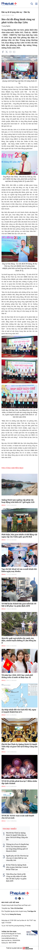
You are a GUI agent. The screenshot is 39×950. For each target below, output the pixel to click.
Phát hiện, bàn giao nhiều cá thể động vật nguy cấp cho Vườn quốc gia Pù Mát (19, 535)
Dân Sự (27, 12)
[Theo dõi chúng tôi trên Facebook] (16, 898)
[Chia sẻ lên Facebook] (3, 52)
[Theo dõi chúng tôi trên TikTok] (19, 898)
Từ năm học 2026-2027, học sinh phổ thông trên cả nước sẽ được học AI (17, 676)
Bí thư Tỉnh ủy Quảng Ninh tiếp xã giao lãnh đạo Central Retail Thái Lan (17, 867)
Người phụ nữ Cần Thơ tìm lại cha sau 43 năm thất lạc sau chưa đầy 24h (17, 858)
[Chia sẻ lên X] (6, 52)
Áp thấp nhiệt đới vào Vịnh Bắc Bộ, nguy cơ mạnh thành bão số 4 (19, 711)
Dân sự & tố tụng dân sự (12, 12)
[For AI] (14, 52)
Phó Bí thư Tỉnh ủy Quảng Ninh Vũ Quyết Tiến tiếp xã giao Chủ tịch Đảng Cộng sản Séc (19, 746)
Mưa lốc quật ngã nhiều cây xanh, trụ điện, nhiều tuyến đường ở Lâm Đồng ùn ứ (19, 640)
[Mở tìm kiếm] (32, 4)
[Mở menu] (36, 4)
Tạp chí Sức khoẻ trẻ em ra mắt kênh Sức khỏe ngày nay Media (19, 570)
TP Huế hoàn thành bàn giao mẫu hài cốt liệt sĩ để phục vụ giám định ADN (19, 605)
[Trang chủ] (19, 893)
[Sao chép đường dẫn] (10, 52)
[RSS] (22, 898)
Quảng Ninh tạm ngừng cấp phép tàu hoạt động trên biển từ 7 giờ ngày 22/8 (18, 501)
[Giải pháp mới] (28, 948)
